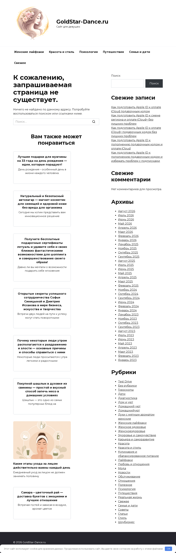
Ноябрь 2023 (127, 318)
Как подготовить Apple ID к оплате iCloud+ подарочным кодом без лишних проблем (136, 132)
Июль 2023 (126, 335)
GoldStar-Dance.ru (82, 21)
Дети (121, 394)
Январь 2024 (127, 310)
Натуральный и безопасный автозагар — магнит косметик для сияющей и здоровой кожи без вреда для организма (42, 201)
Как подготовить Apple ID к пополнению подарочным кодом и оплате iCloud (137, 144)
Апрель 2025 (127, 277)
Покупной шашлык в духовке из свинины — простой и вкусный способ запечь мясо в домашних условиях (42, 389)
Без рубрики (127, 385)
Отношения (126, 480)
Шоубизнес (126, 522)
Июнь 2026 (126, 219)
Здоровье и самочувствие (137, 435)
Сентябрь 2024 (129, 298)
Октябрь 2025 (128, 252)
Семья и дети (139, 52)
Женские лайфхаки (29, 52)
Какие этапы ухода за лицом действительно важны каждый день (41, 465)
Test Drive (125, 381)
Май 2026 (125, 223)
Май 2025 (125, 273)
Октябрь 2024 (128, 294)
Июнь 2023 (126, 339)
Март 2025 (125, 281)
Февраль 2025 (128, 285)
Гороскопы (126, 389)
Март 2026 (125, 232)
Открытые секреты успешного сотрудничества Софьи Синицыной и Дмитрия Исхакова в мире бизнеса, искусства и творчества (42, 301)
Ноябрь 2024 (127, 289)
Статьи (123, 513)
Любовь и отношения (134, 464)
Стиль (122, 518)
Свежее (20, 63)
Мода (122, 468)
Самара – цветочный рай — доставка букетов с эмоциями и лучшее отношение (42, 496)
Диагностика (127, 398)
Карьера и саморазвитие (136, 439)
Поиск (115, 75)
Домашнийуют (129, 410)
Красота (123, 443)
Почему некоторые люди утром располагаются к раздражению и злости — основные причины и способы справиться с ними (42, 346)
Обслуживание (129, 476)
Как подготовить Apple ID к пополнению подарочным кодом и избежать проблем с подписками (137, 157)
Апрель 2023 (127, 347)
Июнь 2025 (126, 269)
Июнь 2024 (126, 302)
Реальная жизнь (130, 497)
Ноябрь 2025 (127, 248)
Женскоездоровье (131, 431)
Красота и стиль (61, 52)
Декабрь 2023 (128, 314)
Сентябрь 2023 (129, 327)
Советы (123, 509)
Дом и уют (125, 402)
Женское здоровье (132, 427)
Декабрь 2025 (128, 244)
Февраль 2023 (128, 356)
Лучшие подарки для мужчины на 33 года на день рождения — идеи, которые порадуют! (42, 160)
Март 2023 (125, 351)
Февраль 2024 (128, 306)
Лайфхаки (125, 460)
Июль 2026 (126, 215)
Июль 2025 (126, 265)
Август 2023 (126, 331)
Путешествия (113, 52)
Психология (88, 52)
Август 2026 (126, 211)
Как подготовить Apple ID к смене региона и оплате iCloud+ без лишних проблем (135, 119)
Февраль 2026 (128, 236)
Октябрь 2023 (128, 322)
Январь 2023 (127, 360)
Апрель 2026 (127, 227)
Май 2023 (125, 343)
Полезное (125, 485)
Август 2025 (126, 260)
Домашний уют (129, 406)
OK (168, 548)
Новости (124, 472)
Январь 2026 (127, 240)
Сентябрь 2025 (128, 256)
